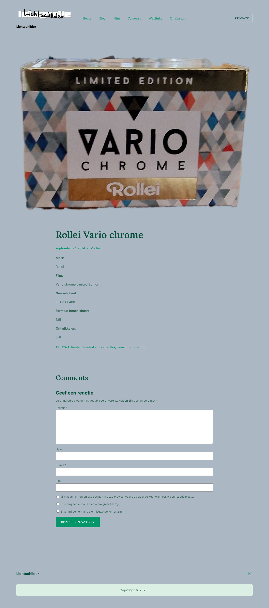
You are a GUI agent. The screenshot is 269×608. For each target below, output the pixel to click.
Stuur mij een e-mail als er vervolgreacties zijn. (90, 504)
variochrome (126, 347)
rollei (111, 347)
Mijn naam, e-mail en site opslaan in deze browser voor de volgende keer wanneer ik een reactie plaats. (127, 496)
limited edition (94, 347)
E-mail (61, 465)
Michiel (96, 248)
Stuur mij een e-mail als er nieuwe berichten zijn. (91, 511)
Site (58, 480)
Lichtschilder (26, 27)
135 (58, 347)
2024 (65, 347)
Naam (61, 449)
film (144, 347)
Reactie (62, 407)
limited (76, 347)
